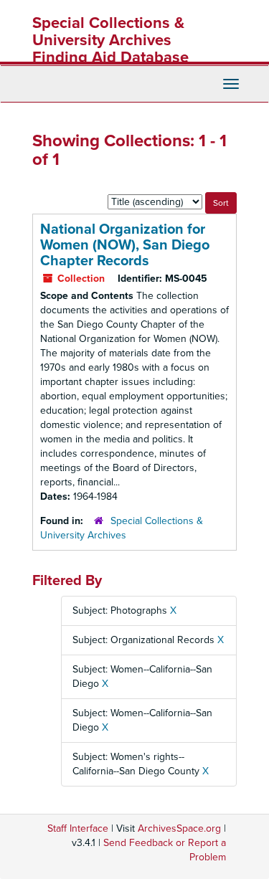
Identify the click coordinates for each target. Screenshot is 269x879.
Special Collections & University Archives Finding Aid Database (110, 40)
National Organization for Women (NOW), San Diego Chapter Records (124, 245)
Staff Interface (77, 828)
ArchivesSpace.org (179, 828)
